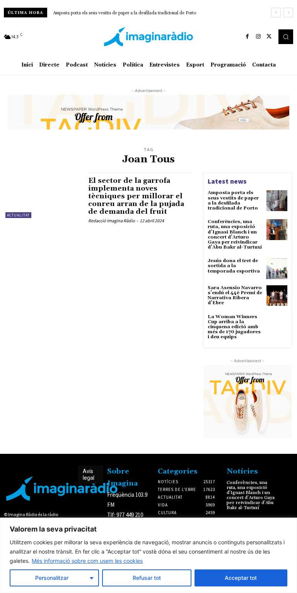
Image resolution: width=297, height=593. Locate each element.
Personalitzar (51, 577)
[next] (288, 12)
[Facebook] (247, 36)
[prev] (276, 12)
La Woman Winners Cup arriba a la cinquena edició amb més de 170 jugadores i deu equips (234, 327)
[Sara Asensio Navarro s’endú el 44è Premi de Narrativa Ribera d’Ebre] (276, 295)
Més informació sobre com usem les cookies (87, 560)
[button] (285, 36)
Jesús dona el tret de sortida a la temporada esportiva (234, 266)
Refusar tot (147, 577)
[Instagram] (258, 36)
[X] (269, 36)
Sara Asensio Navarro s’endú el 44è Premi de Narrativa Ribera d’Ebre (235, 295)
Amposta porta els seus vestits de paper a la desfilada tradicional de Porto (124, 13)
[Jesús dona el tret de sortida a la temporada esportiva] (276, 268)
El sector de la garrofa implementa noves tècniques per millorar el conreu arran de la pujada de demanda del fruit (136, 196)
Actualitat (18, 215)
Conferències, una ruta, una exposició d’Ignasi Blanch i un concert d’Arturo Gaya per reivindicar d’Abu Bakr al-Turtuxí (235, 234)
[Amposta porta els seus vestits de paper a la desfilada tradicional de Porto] (276, 200)
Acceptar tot (241, 577)
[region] (148, 555)
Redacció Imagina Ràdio (111, 220)
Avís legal (88, 474)
